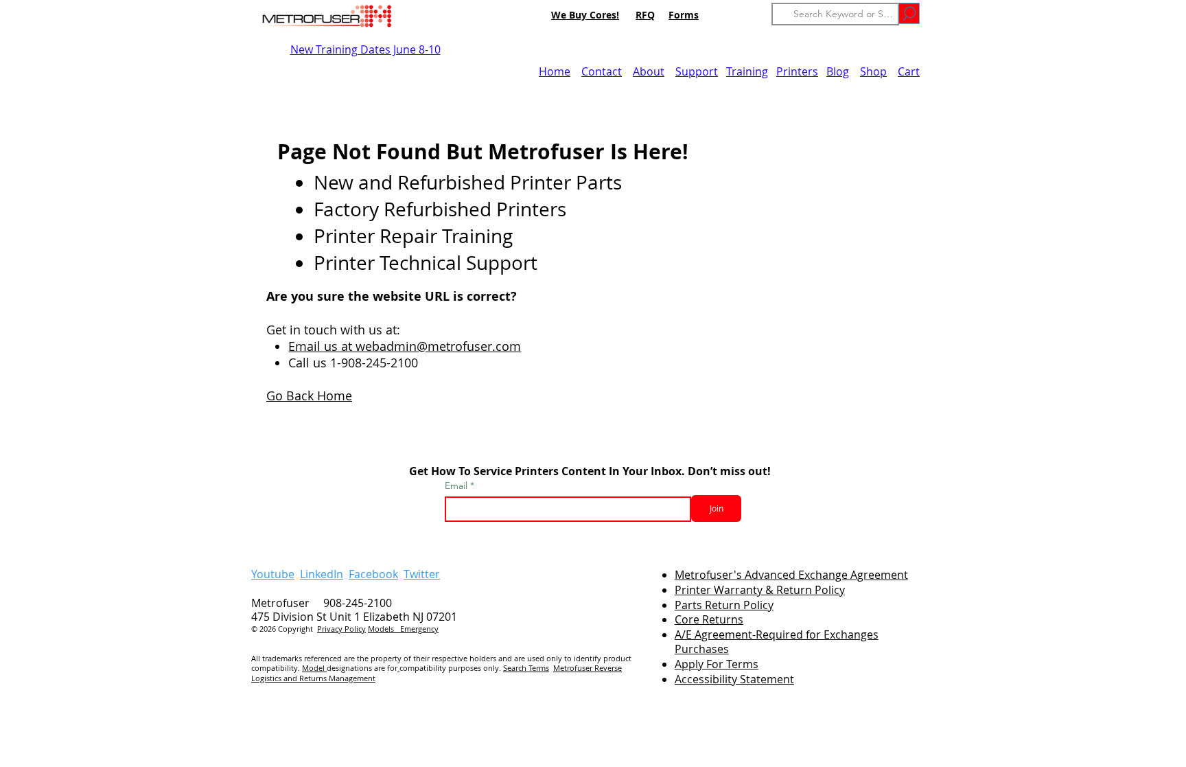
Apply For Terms (716, 664)
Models (384, 628)
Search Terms (526, 668)
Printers (797, 71)
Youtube (272, 574)
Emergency (419, 628)
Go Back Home (309, 395)
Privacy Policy (341, 628)
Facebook (373, 574)
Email (457, 485)
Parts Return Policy (724, 605)
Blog (837, 71)
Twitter (422, 574)
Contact (601, 71)
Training (747, 71)
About (648, 71)
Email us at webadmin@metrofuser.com (404, 346)
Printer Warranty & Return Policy (760, 589)
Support (696, 71)
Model (314, 668)
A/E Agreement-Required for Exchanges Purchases (777, 641)
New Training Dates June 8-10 (365, 49)
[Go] (909, 13)
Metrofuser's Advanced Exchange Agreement (791, 574)
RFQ (645, 14)
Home (554, 71)
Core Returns (709, 619)
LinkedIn (321, 574)
